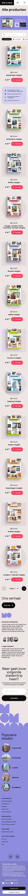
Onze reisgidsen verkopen (9, 822)
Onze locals (5, 841)
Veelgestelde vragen (7, 831)
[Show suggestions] (24, 34)
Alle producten (7, 39)
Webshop (4, 806)
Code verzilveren (6, 812)
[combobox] (14, 34)
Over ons (7, 605)
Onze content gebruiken (8, 824)
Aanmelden (14, 698)
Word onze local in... (7, 819)
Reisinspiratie (5, 804)
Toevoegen (18, 80)
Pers (3, 844)
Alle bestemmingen (7, 801)
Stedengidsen (18, 39)
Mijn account (5, 809)
